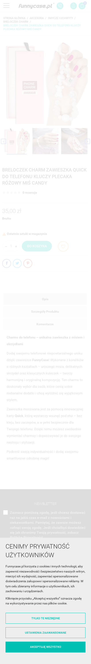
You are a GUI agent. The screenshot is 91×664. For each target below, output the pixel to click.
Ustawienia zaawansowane (45, 632)
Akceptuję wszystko (45, 646)
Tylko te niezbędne (45, 618)
